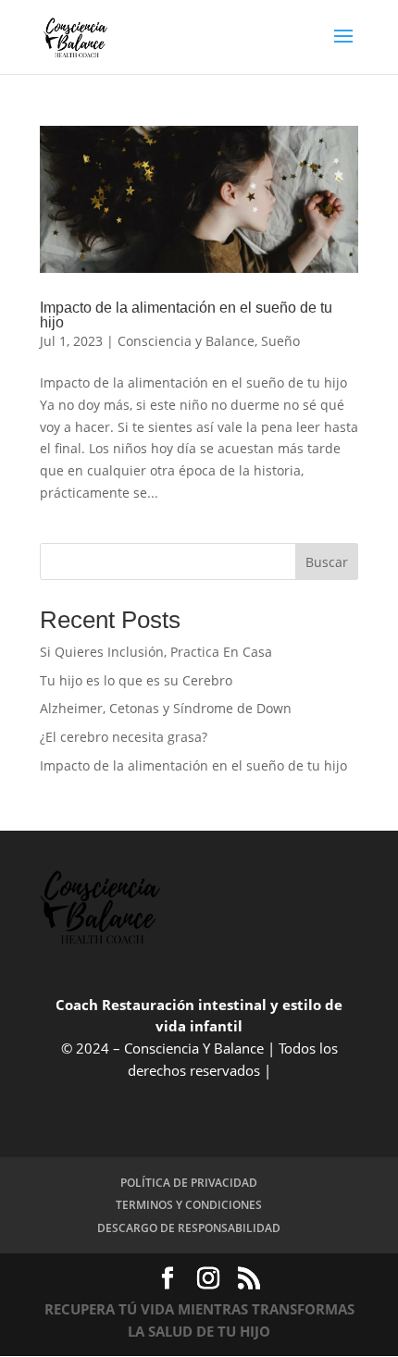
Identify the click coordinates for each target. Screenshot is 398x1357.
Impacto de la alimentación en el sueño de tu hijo (186, 315)
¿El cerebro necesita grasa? (123, 737)
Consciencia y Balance (186, 341)
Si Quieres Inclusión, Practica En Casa (156, 651)
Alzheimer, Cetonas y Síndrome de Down (166, 708)
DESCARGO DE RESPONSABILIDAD (188, 1228)
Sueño (280, 341)
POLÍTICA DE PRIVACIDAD (188, 1182)
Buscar (326, 562)
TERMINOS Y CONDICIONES (189, 1205)
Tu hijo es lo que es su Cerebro (136, 680)
